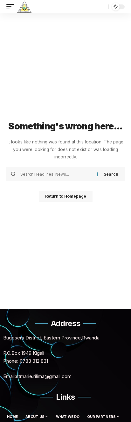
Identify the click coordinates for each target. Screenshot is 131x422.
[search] (102, 7)
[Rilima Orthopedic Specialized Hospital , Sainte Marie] (24, 6)
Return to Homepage (65, 196)
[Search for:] (56, 174)
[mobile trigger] (11, 6)
